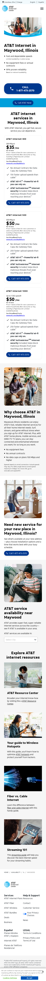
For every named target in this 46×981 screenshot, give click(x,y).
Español (41, 2)
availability (15, 872)
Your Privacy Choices (33, 914)
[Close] (43, 972)
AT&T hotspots (22, 754)
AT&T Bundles (10, 912)
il (23, 872)
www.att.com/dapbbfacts (15, 163)
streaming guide (19, 855)
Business (8, 922)
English (32, 2)
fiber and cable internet (18, 807)
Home (6, 872)
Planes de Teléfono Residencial (13, 946)
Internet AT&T (10, 940)
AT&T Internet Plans (13, 898)
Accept (29, 978)
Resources (28, 898)
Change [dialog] (19, 2)
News (25, 920)
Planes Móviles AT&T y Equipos (11, 934)
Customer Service (31, 907)
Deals (6, 917)
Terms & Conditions (32, 933)
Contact (26, 903)
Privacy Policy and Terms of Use (31, 939)
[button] (35, 639)
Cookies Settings (10, 978)
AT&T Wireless (10, 907)
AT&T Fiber (9, 903)
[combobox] (18, 639)
